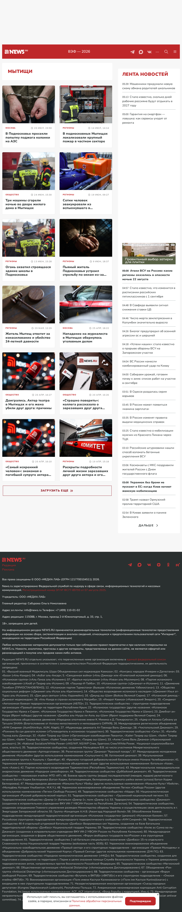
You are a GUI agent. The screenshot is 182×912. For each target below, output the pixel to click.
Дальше (146, 525)
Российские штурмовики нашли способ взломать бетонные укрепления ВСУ (148, 452)
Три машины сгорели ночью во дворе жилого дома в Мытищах (26, 204)
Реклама (8, 570)
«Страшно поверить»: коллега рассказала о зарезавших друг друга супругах (82, 406)
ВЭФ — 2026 (79, 51)
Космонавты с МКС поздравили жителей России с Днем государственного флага (148, 469)
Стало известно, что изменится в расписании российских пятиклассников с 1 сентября (148, 292)
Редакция (9, 565)
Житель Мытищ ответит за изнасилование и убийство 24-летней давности (28, 337)
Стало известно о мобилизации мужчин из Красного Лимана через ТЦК (147, 435)
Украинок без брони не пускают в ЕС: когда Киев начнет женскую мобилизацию (146, 486)
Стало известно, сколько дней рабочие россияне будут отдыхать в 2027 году (147, 101)
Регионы (68, 128)
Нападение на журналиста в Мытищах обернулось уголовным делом (85, 337)
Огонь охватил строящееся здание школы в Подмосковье (28, 271)
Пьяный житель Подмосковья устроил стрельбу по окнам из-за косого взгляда (83, 273)
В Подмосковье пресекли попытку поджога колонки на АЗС (28, 137)
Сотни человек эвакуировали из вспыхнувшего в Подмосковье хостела (81, 206)
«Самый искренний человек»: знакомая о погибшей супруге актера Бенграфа (27, 473)
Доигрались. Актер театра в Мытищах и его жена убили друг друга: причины (29, 404)
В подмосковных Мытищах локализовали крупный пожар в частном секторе (85, 137)
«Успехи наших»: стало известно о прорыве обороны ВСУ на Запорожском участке (148, 348)
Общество (12, 194)
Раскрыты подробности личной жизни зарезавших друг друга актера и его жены (85, 473)
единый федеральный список (146, 659)
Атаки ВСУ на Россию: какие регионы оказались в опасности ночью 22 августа (147, 275)
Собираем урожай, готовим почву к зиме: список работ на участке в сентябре (149, 378)
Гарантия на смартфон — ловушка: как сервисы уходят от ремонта (144, 118)
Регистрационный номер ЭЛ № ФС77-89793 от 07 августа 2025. (64, 590)
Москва (11, 128)
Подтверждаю (140, 901)
